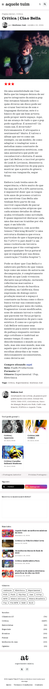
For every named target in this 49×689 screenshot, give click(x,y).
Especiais (24, 629)
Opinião (24, 646)
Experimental (22, 383)
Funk (13, 595)
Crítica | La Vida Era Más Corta (29, 541)
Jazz (31, 595)
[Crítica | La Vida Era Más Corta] (8, 543)
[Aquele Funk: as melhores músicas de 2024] (8, 533)
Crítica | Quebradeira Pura (27, 561)
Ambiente (7, 590)
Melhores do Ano (24, 642)
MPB (5, 599)
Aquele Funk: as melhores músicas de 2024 (31, 532)
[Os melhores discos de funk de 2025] (8, 553)
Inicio (8, 685)
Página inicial (8, 14)
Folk (5, 595)
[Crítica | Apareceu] (12, 426)
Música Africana (18, 599)
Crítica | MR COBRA (33, 436)
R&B (23, 603)
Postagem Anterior (12, 475)
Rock (31, 603)
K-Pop (39, 595)
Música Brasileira (37, 599)
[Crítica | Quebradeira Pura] (8, 563)
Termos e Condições (23, 685)
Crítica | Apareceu (8, 436)
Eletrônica (20, 590)
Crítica (19, 14)
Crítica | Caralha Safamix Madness (13, 462)
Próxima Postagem (37, 475)
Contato (39, 685)
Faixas (24, 638)
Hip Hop (22, 595)
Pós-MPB (14, 603)
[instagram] (27, 669)
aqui (29, 364)
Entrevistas (24, 625)
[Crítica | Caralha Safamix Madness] (12, 452)
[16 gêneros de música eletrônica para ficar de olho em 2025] (8, 574)
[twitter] (22, 669)
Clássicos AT (24, 617)
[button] (3, 4)
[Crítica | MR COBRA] (36, 426)
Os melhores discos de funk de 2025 (29, 552)
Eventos (24, 634)
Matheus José (36, 383)
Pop (5, 603)
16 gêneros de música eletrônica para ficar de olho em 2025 (29, 572)
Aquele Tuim (12, 679)
